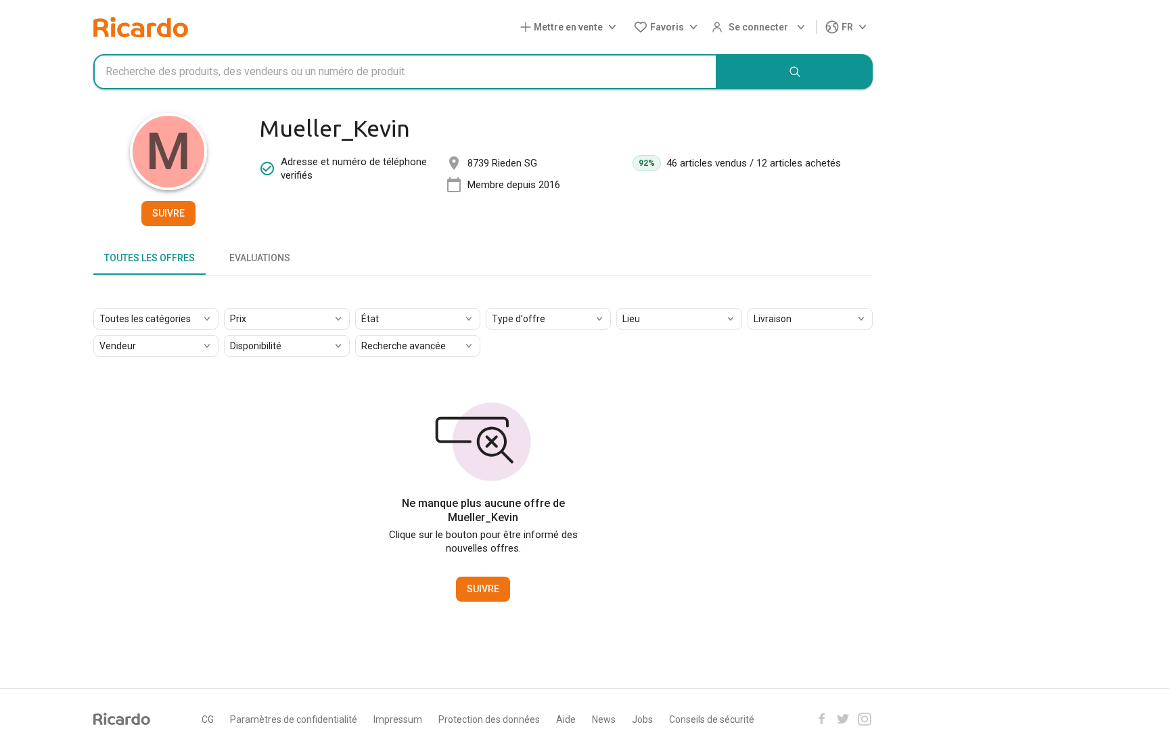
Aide (566, 719)
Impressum (397, 719)
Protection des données (489, 719)
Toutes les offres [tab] (149, 257)
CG (208, 719)
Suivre (168, 213)
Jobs (642, 719)
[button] (571, 27)
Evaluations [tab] (259, 257)
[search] (795, 71)
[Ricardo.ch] (140, 27)
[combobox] (405, 71)
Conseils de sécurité (711, 719)
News (604, 719)
